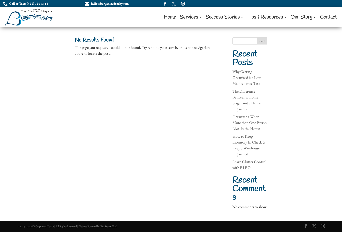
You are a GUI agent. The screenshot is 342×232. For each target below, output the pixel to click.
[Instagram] (323, 226)
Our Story (301, 17)
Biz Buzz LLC (108, 226)
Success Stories (223, 17)
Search (262, 41)
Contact (328, 17)
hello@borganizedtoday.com (110, 3)
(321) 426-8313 (37, 3)
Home (170, 17)
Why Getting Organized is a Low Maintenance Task (246, 77)
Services (189, 17)
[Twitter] (314, 226)
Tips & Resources (265, 17)
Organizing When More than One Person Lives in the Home (249, 122)
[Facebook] (306, 226)
